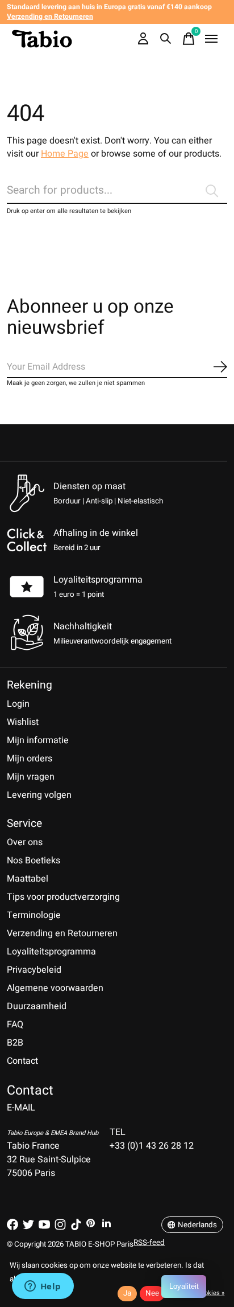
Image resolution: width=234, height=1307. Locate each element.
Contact (22, 1061)
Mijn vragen (31, 777)
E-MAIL (21, 1108)
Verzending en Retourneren (62, 933)
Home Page (65, 154)
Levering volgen (39, 795)
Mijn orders (29, 758)
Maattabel (27, 879)
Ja (127, 1293)
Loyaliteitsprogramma (98, 580)
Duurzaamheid (36, 1006)
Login (18, 704)
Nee (152, 1293)
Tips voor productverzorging (63, 897)
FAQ (15, 1024)
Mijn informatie (38, 740)
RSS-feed (149, 1242)
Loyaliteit (184, 1286)
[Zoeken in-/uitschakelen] (165, 38)
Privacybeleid (34, 970)
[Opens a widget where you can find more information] (42, 1287)
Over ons (25, 842)
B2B (15, 1043)
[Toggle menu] (211, 38)
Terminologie (34, 915)
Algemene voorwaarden (55, 988)
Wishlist (23, 722)
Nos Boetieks (33, 860)
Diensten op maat (89, 486)
